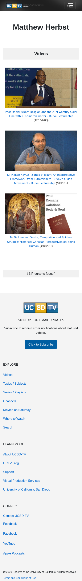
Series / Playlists (14, 392)
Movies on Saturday (17, 410)
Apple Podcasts (14, 553)
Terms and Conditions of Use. (20, 578)
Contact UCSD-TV (16, 515)
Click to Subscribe (40, 344)
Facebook (10, 533)
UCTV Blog (11, 463)
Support (8, 472)
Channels (9, 401)
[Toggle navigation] (70, 6)
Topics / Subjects (14, 383)
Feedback (10, 523)
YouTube (9, 543)
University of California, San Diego (26, 489)
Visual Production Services (21, 480)
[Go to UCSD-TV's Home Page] (25, 6)
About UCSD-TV (14, 454)
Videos (8, 374)
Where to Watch (14, 418)
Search (8, 427)
